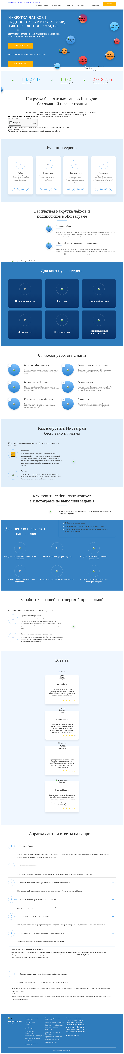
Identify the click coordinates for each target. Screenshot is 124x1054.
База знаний (81, 5)
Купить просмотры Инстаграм (31, 1043)
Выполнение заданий (24, 866)
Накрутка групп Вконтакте (54, 1025)
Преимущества (57, 5)
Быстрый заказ (94, 5)
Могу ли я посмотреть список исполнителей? (34, 899)
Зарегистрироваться (21, 45)
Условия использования (73, 1018)
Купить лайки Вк (51, 1042)
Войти (109, 3)
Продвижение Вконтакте (53, 1037)
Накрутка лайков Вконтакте (54, 1022)
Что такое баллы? (22, 846)
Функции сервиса (42, 5)
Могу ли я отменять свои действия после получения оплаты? (40, 883)
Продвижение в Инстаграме (30, 1032)
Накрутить (29, 118)
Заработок (69, 5)
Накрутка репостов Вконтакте (51, 1028)
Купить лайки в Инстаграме (34, 1036)
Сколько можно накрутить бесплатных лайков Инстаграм (39, 974)
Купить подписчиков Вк (53, 1039)
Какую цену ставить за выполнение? (30, 916)
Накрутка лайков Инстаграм (30, 1023)
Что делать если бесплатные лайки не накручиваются (37, 933)
